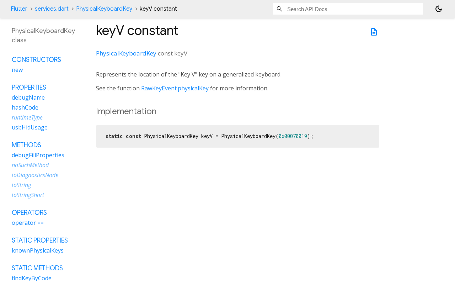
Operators (29, 213)
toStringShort (28, 195)
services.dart (52, 8)
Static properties (40, 240)
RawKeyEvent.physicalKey (175, 88)
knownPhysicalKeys (38, 250)
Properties (29, 87)
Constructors (36, 60)
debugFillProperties (38, 155)
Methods (26, 145)
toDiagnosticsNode (35, 175)
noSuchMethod (30, 165)
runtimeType (27, 117)
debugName (28, 97)
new (17, 70)
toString (21, 185)
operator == (28, 223)
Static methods (37, 268)
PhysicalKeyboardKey (104, 8)
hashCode (25, 107)
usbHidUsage (30, 127)
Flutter (19, 8)
